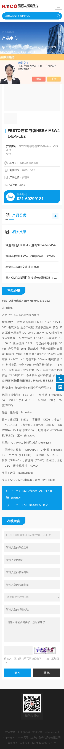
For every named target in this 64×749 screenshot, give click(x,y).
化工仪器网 (24, 732)
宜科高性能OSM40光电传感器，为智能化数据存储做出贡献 (32, 256)
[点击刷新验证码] (45, 650)
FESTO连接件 (29, 51)
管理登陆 (37, 732)
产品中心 (35, 47)
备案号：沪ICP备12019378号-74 (38, 742)
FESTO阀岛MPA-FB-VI (34, 504)
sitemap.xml (52, 732)
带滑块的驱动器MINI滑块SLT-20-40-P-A (31, 245)
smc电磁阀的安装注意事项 (22, 266)
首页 (22, 47)
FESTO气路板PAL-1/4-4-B (36, 490)
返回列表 (16, 498)
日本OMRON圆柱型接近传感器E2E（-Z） (32, 277)
